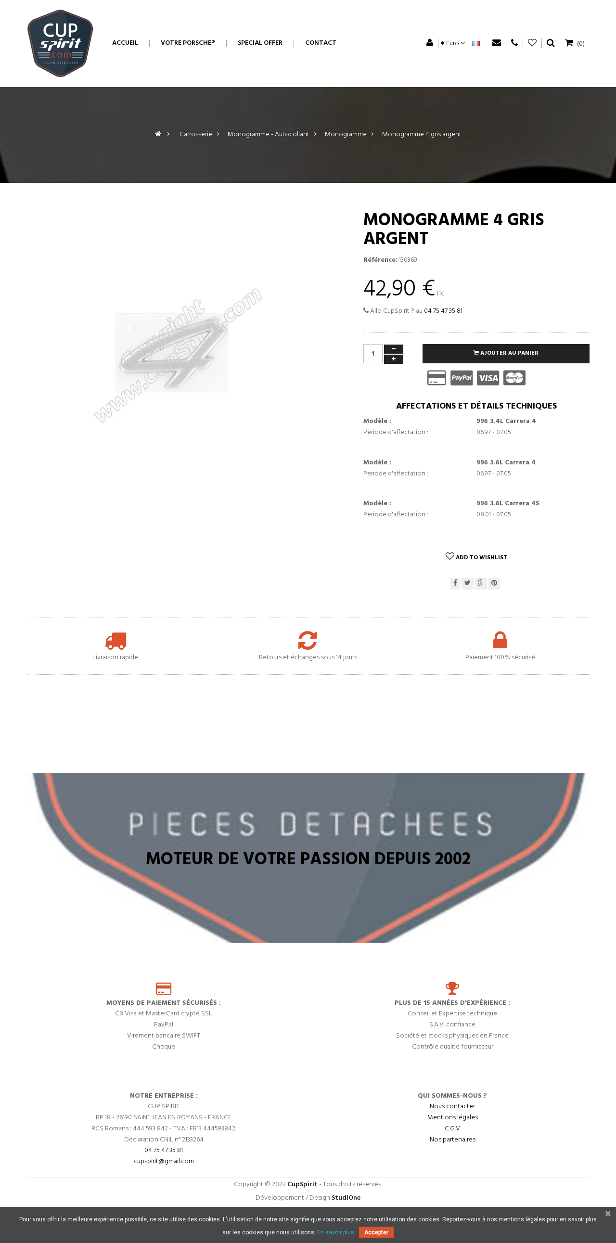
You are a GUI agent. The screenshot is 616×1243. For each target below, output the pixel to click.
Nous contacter (452, 1107)
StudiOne (346, 1198)
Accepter (376, 1232)
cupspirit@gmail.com (164, 1161)
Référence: (380, 260)
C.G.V (452, 1129)
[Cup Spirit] (60, 43)
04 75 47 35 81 (443, 311)
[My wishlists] (532, 43)
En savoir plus (335, 1232)
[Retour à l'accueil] (158, 134)
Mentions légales (452, 1118)
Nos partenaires (452, 1139)
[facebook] (455, 584)
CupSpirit (302, 1184)
